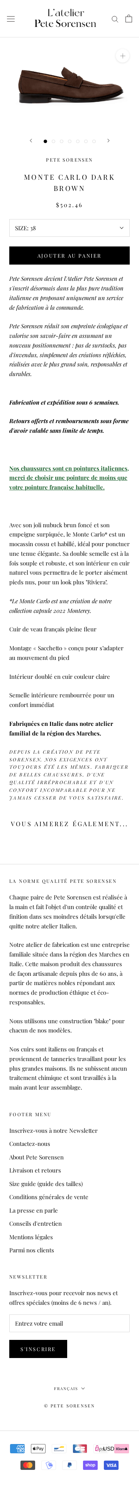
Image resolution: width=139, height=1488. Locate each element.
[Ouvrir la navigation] (11, 18)
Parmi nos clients (31, 1250)
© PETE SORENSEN (69, 1406)
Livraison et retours (35, 1170)
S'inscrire (38, 1349)
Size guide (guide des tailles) (46, 1184)
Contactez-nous (29, 1143)
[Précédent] (31, 140)
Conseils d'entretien (35, 1223)
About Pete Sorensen (36, 1157)
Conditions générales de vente (48, 1197)
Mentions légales (31, 1237)
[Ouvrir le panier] (128, 18)
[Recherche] (115, 18)
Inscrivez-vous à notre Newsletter (53, 1130)
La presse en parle (33, 1210)
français (66, 1388)
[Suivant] (108, 140)
